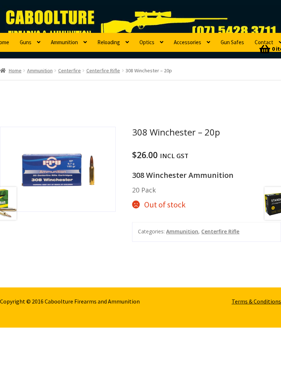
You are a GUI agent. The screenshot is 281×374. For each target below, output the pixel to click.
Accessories (187, 42)
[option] (58, 169)
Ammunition (64, 42)
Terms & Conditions (256, 301)
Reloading (108, 42)
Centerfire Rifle (103, 70)
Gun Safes (232, 42)
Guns (25, 42)
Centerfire (69, 70)
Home (15, 70)
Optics (146, 42)
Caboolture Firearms (49, 16)
